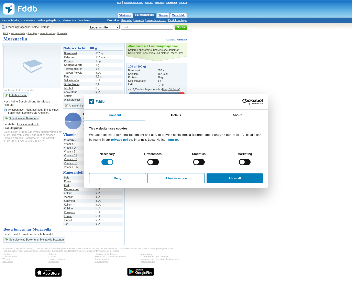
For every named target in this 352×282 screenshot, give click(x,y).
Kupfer (68, 216)
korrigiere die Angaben (35, 112)
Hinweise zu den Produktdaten (21, 137)
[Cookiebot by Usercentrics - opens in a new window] (245, 102)
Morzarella (62, 33)
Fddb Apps (53, 261)
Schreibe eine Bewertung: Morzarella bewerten (36, 239)
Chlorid (68, 193)
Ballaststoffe (71, 80)
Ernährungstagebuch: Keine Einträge (27, 26)
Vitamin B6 (70, 163)
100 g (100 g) (137, 66)
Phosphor (69, 212)
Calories (52, 256)
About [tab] (237, 115)
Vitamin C (70, 140)
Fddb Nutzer (37, 134)
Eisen (67, 181)
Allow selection (176, 178)
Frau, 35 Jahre (170, 89)
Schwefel (69, 200)
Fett (66, 76)
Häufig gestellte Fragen (106, 254)
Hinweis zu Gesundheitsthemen (110, 256)
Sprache (183, 2)
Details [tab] (176, 115)
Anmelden (171, 2)
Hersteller (126, 20)
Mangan (68, 196)
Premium (159, 2)
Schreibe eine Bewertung (23, 118)
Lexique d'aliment (56, 259)
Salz (66, 177)
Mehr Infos (177, 52)
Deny (117, 178)
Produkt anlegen (177, 20)
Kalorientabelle (144, 14)
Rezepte (139, 20)
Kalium (68, 204)
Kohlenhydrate (73, 64)
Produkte (113, 20)
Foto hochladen (18, 95)
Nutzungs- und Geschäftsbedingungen (160, 259)
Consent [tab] (115, 115)
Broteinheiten (71, 84)
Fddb (5, 33)
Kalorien (52, 254)
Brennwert (70, 53)
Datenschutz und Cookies (154, 256)
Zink (66, 185)
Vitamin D (70, 147)
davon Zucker (74, 68)
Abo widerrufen (102, 259)
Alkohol (68, 88)
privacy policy (121, 139)
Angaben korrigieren (80, 105)
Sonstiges (32, 33)
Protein (68, 61)
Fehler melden (148, 261)
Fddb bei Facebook (133, 2)
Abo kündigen (101, 261)
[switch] (153, 162)
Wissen (163, 15)
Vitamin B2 (70, 159)
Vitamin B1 (70, 155)
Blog (119, 2)
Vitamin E (70, 151)
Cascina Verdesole (176, 39)
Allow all (235, 178)
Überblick (7, 254)
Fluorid (68, 220)
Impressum (147, 254)
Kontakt (149, 2)
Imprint (172, 139)
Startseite (125, 15)
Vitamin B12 (71, 167)
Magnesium (71, 189)
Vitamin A (69, 143)
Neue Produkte (47, 33)
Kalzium (69, 208)
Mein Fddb (178, 15)
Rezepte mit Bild (156, 20)
